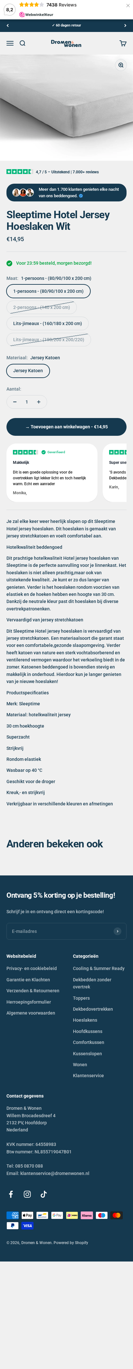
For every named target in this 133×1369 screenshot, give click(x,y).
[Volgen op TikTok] (43, 1194)
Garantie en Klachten (28, 979)
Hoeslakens (85, 1020)
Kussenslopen (87, 1053)
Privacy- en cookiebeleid (31, 968)
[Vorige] (7, 26)
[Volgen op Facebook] (10, 1194)
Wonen (80, 1064)
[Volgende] (125, 26)
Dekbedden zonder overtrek (92, 983)
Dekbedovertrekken (93, 1009)
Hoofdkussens (87, 1031)
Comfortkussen (88, 1042)
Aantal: (13, 389)
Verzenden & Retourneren (32, 990)
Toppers (81, 998)
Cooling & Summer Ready (99, 968)
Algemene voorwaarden (30, 1013)
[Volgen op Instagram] (27, 1194)
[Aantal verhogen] (39, 401)
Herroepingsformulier (28, 1002)
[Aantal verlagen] (15, 401)
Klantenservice (88, 1075)
